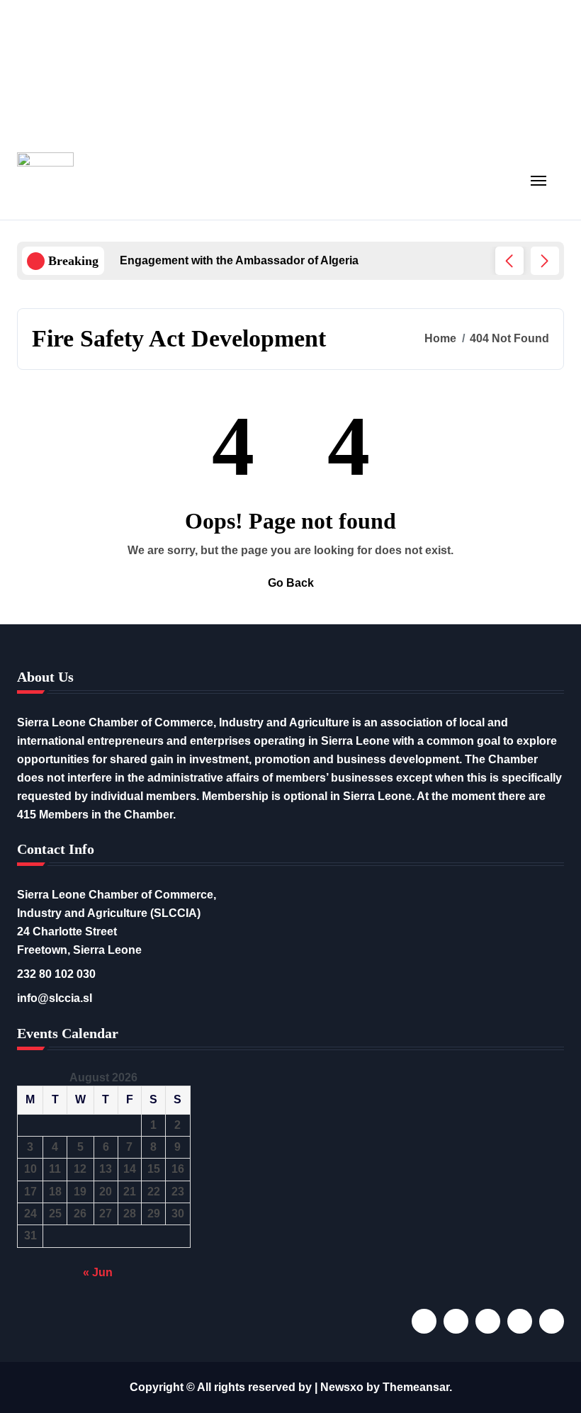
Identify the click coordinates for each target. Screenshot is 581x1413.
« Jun (98, 1272)
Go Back (291, 583)
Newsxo (341, 1387)
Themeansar (416, 1387)
